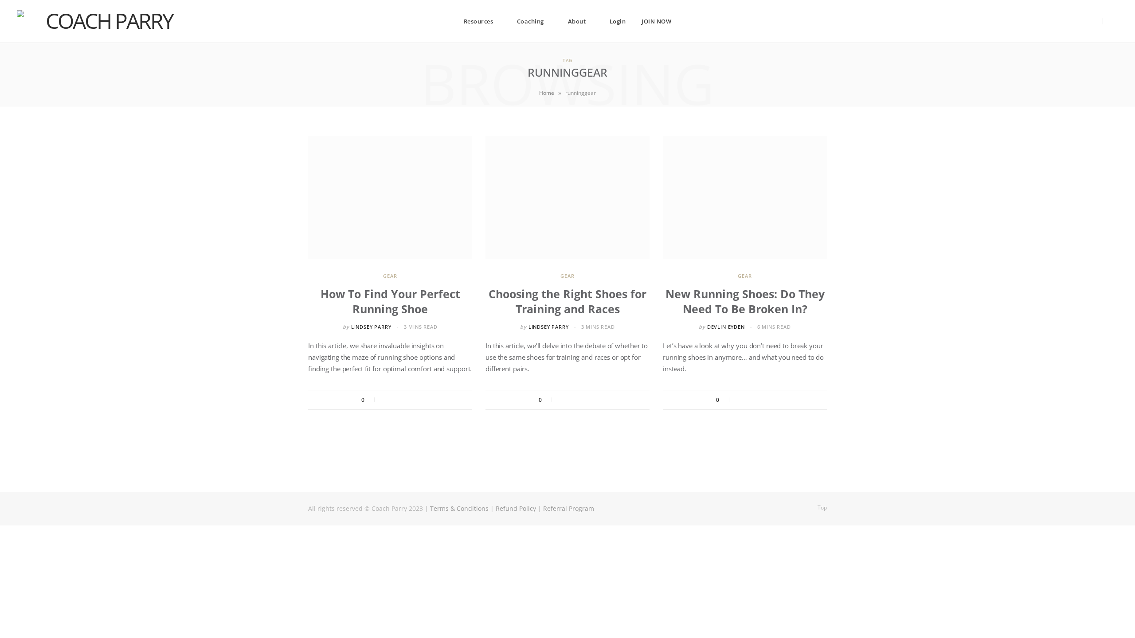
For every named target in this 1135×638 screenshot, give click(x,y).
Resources (478, 21)
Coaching (530, 21)
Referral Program (568, 508)
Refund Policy (516, 508)
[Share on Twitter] (399, 400)
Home (546, 93)
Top (821, 507)
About (577, 21)
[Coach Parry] (105, 21)
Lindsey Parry (371, 326)
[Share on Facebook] (387, 400)
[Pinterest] (411, 400)
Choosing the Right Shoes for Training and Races (567, 301)
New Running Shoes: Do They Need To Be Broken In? (745, 301)
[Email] (423, 400)
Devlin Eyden (726, 326)
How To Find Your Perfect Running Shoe (390, 301)
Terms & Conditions (459, 508)
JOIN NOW (656, 21)
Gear (390, 275)
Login (618, 21)
